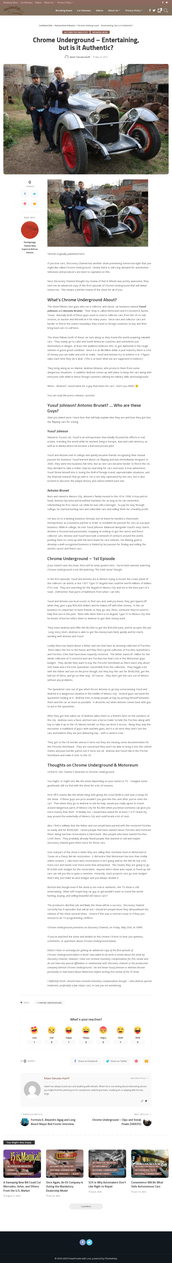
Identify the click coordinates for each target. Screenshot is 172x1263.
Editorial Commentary (19, 1173)
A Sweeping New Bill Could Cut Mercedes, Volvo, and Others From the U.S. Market (22, 1186)
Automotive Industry (76, 32)
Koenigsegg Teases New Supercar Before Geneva (30, 247)
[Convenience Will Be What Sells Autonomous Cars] (150, 1164)
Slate (76, 1173)
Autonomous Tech (145, 1170)
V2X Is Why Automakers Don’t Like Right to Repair (107, 1184)
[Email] (35, 204)
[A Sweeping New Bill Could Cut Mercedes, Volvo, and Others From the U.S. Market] (22, 1164)
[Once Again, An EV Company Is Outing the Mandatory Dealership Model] (65, 1164)
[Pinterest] (25, 204)
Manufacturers (101, 1173)
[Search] (166, 10)
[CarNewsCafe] (13, 10)
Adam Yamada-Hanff (80, 57)
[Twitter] (167, 2)
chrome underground (50, 1002)
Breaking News (100, 32)
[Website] (142, 1101)
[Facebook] (163, 2)
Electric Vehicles (59, 1173)
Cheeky (11, 1170)
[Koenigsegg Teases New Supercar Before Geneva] (30, 230)
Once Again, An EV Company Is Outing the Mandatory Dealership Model (64, 1186)
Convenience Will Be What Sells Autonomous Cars (147, 1184)
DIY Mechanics (100, 1166)
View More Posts (138, 1078)
